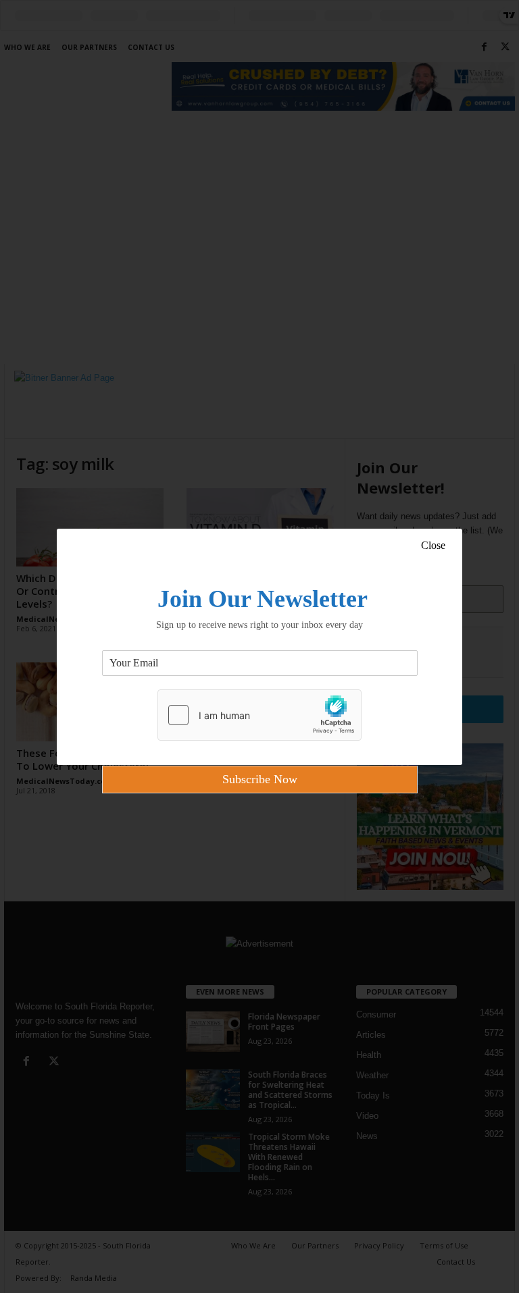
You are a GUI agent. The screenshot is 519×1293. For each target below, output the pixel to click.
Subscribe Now (259, 779)
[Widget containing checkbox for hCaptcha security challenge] (259, 715)
